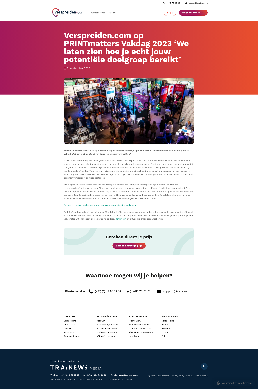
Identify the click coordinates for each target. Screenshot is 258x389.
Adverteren (69, 332)
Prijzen (165, 336)
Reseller (100, 321)
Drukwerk (69, 328)
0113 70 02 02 (173, 3)
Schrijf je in (121, 219)
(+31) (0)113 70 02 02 (107, 291)
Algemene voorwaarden (141, 332)
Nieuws (113, 13)
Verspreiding (70, 321)
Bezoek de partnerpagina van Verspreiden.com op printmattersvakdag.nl (100, 205)
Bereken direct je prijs (129, 245)
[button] (234, 383)
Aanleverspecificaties (139, 324)
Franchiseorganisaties (107, 324)
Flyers (165, 332)
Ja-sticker (134, 336)
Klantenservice (98, 13)
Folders (165, 324)
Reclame (166, 328)
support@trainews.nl (198, 3)
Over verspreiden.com (140, 328)
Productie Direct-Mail (106, 328)
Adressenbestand (72, 336)
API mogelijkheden (105, 336)
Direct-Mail (69, 324)
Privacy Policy (178, 376)
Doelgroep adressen (106, 332)
